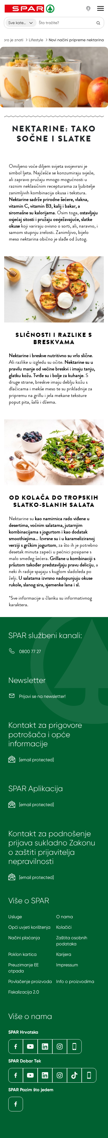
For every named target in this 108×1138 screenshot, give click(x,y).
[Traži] (98, 22)
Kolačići (63, 927)
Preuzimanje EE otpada (23, 968)
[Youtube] (30, 1046)
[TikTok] (74, 1075)
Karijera (63, 954)
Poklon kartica (22, 954)
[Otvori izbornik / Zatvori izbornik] (100, 8)
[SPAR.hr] (30, 8)
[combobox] (21, 23)
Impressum (67, 964)
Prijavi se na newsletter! (42, 696)
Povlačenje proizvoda (30, 981)
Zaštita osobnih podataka (71, 940)
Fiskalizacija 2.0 (23, 992)
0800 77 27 (29, 651)
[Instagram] (59, 1046)
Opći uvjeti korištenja (29, 927)
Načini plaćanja (24, 937)
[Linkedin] (45, 1046)
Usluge (15, 916)
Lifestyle (36, 40)
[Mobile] (74, 1046)
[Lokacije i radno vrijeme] (88, 8)
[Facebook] (15, 1046)
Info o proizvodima (75, 981)
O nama (64, 916)
